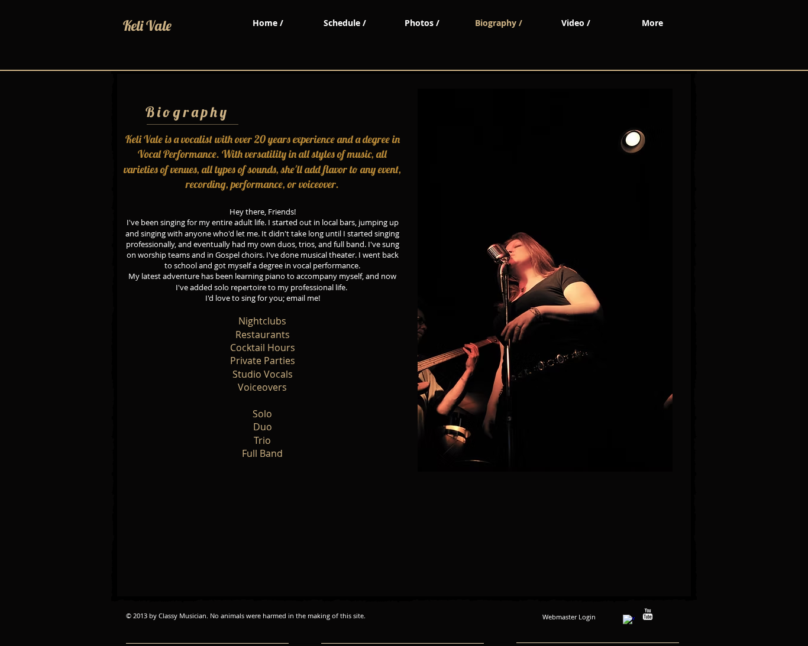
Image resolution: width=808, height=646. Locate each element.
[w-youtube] (648, 614)
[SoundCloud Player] (189, 493)
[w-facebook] (629, 620)
